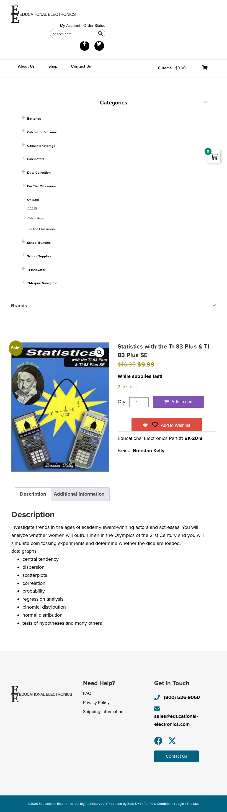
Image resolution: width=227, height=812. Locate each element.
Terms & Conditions (158, 804)
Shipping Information (103, 711)
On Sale (33, 200)
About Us (26, 66)
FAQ (87, 693)
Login (180, 804)
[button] (99, 352)
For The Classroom (41, 186)
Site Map (193, 804)
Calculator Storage (41, 146)
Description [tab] (33, 494)
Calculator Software (42, 132)
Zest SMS (134, 804)
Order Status (94, 25)
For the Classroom (41, 229)
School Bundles (39, 243)
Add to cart (181, 401)
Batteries (34, 119)
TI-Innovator (36, 270)
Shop (52, 66)
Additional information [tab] (79, 494)
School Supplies (39, 256)
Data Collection (39, 173)
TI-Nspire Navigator (42, 283)
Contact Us (81, 66)
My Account (70, 25)
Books (32, 208)
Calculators (35, 159)
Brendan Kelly (148, 450)
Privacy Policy (96, 702)
